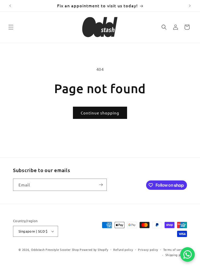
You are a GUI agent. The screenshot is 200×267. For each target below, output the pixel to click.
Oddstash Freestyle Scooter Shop (55, 249)
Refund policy (123, 249)
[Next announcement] (190, 5)
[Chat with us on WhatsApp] (187, 254)
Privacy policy (148, 249)
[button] (11, 27)
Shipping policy (176, 255)
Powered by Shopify (94, 249)
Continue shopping (100, 112)
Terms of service (175, 249)
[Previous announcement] (10, 5)
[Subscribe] (101, 185)
